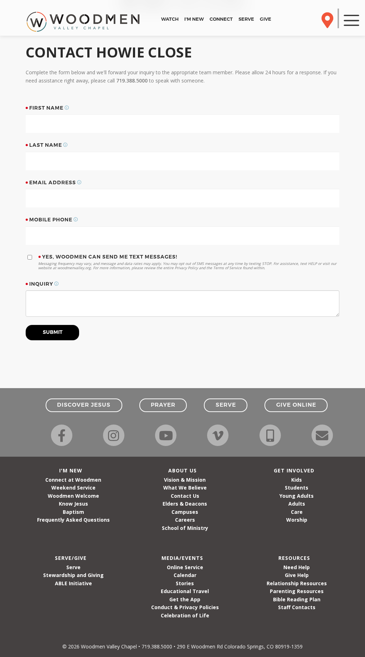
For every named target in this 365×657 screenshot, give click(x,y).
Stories (185, 583)
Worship (296, 519)
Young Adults (296, 495)
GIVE (265, 19)
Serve (73, 567)
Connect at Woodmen (73, 479)
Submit (52, 332)
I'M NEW (194, 19)
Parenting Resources (297, 591)
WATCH (170, 19)
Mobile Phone (50, 219)
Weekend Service (73, 487)
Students (296, 487)
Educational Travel (185, 591)
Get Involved (294, 470)
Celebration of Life (185, 615)
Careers (185, 519)
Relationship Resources (297, 583)
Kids (296, 479)
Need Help (296, 567)
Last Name (45, 145)
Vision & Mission (185, 479)
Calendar (185, 575)
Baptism (73, 511)
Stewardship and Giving (73, 575)
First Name (46, 108)
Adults (296, 503)
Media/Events (182, 558)
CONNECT (221, 19)
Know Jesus (73, 503)
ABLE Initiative (73, 583)
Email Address (52, 182)
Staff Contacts (296, 607)
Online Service (185, 567)
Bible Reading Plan (296, 599)
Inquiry (41, 284)
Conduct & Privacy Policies (185, 607)
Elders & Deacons (185, 503)
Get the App (184, 599)
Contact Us (185, 495)
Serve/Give (71, 558)
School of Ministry (185, 528)
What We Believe (185, 487)
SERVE (246, 19)
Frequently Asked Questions (73, 519)
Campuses (184, 511)
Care (297, 511)
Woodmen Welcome (73, 495)
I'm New (70, 470)
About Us (182, 470)
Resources (294, 558)
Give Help (297, 575)
